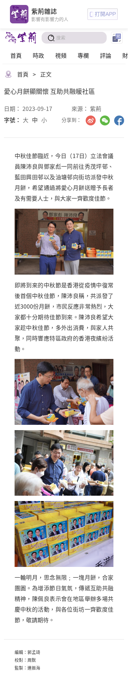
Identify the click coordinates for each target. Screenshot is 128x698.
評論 (105, 55)
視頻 (60, 55)
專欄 (83, 55)
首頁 (16, 55)
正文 (46, 74)
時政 (38, 55)
